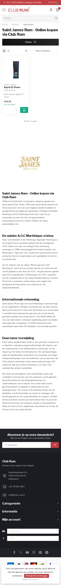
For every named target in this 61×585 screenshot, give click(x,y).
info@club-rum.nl (16, 495)
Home (5, 24)
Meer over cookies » (31, 579)
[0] (57, 10)
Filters (28, 42)
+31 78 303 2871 (16, 486)
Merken (15, 24)
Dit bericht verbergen (36, 575)
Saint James (28, 24)
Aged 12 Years (12, 87)
